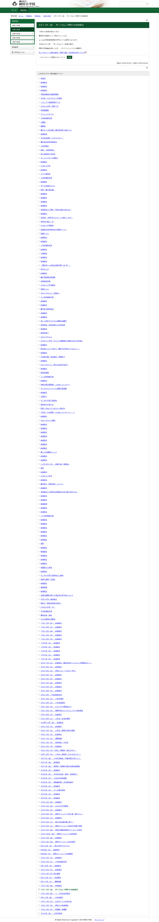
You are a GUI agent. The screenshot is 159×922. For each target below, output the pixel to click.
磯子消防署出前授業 (48, 277)
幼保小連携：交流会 (48, 579)
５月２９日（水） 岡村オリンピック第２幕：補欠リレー (62, 814)
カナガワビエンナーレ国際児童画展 (54, 388)
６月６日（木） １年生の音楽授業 (54, 778)
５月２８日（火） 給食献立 (51, 818)
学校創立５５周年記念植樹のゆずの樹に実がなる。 (59, 492)
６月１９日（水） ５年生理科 (52, 699)
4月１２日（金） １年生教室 (52, 897)
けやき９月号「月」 (48, 607)
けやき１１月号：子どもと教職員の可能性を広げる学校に (62, 341)
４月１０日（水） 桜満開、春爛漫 (54, 909)
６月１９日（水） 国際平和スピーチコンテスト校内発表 (62, 711)
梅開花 (43, 126)
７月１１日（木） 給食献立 (51, 635)
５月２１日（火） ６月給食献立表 (54, 862)
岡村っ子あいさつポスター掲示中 (53, 408)
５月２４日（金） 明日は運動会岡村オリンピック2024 (61, 830)
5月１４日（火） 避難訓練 (51, 881)
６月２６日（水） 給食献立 (51, 667)
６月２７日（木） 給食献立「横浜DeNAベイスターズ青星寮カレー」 (66, 663)
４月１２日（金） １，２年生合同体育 (55, 893)
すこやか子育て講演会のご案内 (52, 575)
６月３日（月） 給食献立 (50, 798)
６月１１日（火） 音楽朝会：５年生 (54, 742)
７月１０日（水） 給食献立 (51, 639)
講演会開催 (45, 373)
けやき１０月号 (46, 476)
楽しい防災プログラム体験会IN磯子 (54, 321)
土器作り (44, 396)
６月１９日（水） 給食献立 (51, 691)
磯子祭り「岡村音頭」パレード (52, 484)
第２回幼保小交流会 (48, 154)
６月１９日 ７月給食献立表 (51, 695)
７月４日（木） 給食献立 (50, 651)
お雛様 (43, 122)
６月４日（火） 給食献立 (50, 794)
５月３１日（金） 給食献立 (51, 802)
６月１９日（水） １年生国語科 (53, 703)
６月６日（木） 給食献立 (50, 770)
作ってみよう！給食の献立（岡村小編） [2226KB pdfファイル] (62, 52)
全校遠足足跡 (45, 281)
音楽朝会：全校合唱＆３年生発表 (53, 325)
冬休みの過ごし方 (47, 221)
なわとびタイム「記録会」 (50, 293)
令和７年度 (16, 25)
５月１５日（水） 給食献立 (51, 870)
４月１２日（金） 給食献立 (51, 886)
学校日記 (23, 10)
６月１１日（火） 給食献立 (51, 734)
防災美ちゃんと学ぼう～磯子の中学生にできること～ (60, 349)
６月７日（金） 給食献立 (50, 762)
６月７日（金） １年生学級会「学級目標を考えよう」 (61, 758)
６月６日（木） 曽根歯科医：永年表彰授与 (57, 782)
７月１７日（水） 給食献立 (51, 623)
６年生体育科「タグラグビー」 (52, 138)
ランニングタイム (47, 114)
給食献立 (44, 82)
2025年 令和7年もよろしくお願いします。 (57, 218)
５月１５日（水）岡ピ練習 (50, 874)
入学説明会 (45, 146)
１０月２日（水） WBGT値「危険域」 (55, 464)
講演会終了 (45, 333)
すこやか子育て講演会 (49, 400)
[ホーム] (64, 3)
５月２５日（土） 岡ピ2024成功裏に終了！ (57, 822)
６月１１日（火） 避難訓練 (51, 738)
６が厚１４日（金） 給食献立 (52, 722)
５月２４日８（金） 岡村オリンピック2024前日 (59, 834)
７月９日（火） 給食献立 (50, 643)
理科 (42, 544)
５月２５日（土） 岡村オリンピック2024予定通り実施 (61, 826)
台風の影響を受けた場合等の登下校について (57, 595)
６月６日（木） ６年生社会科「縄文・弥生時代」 (59, 774)
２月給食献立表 (46, 178)
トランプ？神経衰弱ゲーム (50, 102)
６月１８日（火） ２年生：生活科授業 (55, 719)
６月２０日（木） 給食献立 (51, 687)
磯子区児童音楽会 (47, 309)
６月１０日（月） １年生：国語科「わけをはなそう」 (61, 754)
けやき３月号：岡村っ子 (50, 106)
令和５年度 (16, 34)
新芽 (42, 468)
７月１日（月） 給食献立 (50, 659)
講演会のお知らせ (47, 404)
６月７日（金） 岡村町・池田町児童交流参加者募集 (60, 766)
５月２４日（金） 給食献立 (51, 838)
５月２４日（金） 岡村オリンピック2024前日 (58, 842)
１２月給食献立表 (47, 297)
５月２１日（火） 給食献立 (51, 858)
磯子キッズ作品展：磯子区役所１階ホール (56, 130)
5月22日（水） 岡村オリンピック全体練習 (57, 854)
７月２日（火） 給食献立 (50, 655)
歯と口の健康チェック (49, 452)
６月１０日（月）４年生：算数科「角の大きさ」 (58, 750)
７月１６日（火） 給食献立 (51, 627)
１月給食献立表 (46, 245)
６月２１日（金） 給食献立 (51, 683)
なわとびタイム (46, 337)
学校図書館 (45, 110)
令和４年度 (16, 38)
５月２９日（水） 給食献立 (51, 810)
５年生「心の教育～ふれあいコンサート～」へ (58, 412)
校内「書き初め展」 (48, 190)
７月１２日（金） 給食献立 (51, 631)
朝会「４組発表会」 (48, 150)
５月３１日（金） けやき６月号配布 (54, 806)
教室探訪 (44, 552)
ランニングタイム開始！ (50, 158)
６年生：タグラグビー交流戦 (51, 98)
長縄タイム (45, 233)
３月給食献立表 (46, 118)
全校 (69, 57)
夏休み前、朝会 (46, 615)
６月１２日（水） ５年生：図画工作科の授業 (58, 730)
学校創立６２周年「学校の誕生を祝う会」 (56, 210)
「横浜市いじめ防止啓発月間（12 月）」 (56, 265)
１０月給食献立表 (47, 516)
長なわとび (45, 269)
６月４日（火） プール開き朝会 (53, 790)
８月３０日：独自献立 (49, 599)
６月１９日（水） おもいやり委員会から (56, 707)
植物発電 (44, 504)
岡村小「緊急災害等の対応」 (51, 603)
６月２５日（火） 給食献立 (51, 675)
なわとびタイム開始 (48, 420)
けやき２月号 (45, 166)
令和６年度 (47, 16)
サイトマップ (99, 920)
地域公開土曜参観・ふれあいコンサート (55, 385)
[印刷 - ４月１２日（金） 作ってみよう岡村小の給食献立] (147, 20)
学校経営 (15, 47)
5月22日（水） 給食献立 (50, 850)
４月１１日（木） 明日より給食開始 (54, 905)
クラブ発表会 (45, 174)
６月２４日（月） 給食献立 (51, 679)
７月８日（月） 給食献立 (50, 647)
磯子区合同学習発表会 (49, 142)
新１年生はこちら (18, 52)
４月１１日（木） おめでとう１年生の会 (56, 901)
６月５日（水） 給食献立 (50, 786)
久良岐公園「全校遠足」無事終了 (53, 357)
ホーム (14, 10)
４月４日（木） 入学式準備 (51, 913)
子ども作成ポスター (48, 186)
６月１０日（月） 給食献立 (51, 746)
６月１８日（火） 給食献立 (51, 714)
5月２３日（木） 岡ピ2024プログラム (55, 846)
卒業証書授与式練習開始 (50, 94)
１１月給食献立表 (47, 377)
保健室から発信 (46, 567)
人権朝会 (44, 253)
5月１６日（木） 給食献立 (51, 866)
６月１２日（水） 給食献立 (51, 726)
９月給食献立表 (46, 611)
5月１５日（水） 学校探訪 (51, 878)
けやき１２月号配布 (48, 285)
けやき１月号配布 (47, 225)
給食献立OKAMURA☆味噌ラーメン (54, 229)
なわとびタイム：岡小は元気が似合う (54, 365)
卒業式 (43, 78)
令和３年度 (16, 42)
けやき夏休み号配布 (48, 619)
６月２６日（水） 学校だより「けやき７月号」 (58, 671)
